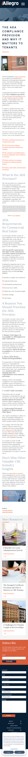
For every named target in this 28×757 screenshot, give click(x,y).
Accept (8, 752)
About (11, 721)
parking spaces (13, 435)
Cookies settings (14, 748)
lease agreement (20, 76)
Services (11, 723)
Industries (14, 725)
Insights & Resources (14, 728)
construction (9, 430)
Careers (11, 730)
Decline (19, 752)
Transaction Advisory (7, 510)
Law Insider (16, 215)
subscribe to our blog (16, 473)
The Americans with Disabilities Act (13, 96)
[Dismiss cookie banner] (24, 734)
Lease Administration (7, 512)
